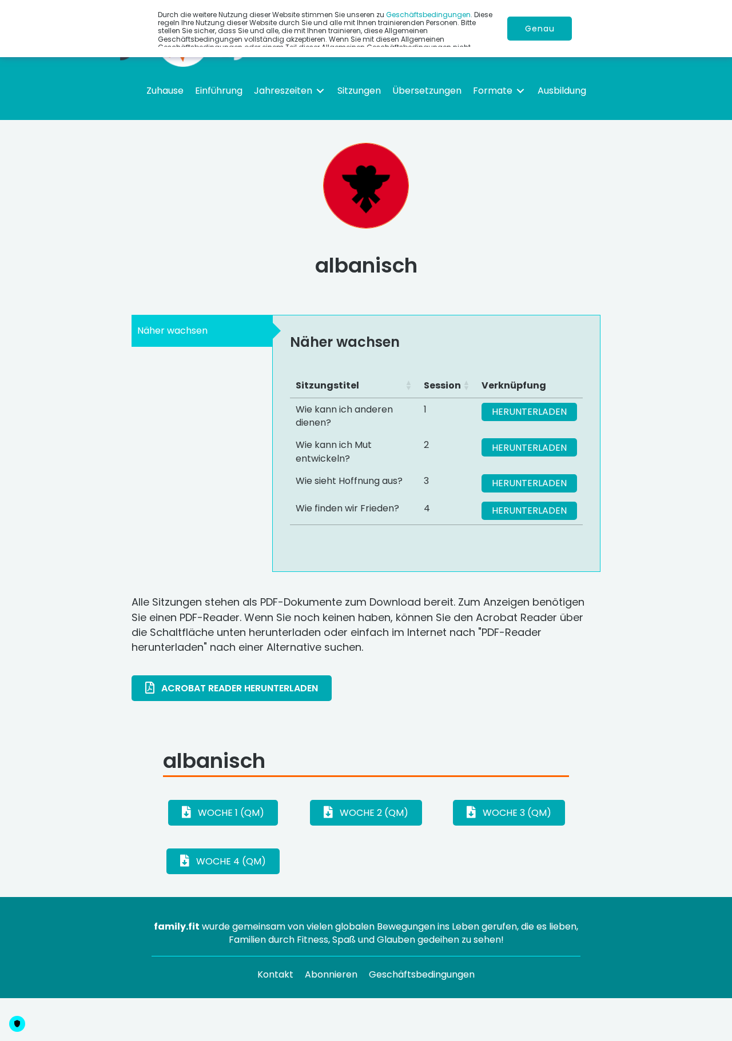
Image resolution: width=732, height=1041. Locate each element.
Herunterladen (529, 411)
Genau (540, 28)
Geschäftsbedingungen (428, 14)
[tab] (202, 331)
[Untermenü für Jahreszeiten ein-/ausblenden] (320, 90)
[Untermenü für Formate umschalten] (520, 90)
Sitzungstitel (327, 385)
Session (442, 385)
